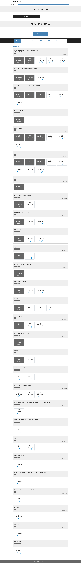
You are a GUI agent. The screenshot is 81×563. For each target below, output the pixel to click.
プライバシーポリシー (44, 561)
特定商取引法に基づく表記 (37, 561)
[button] (40, 52)
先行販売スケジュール (40, 33)
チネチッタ (26, 16)
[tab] (40, 52)
